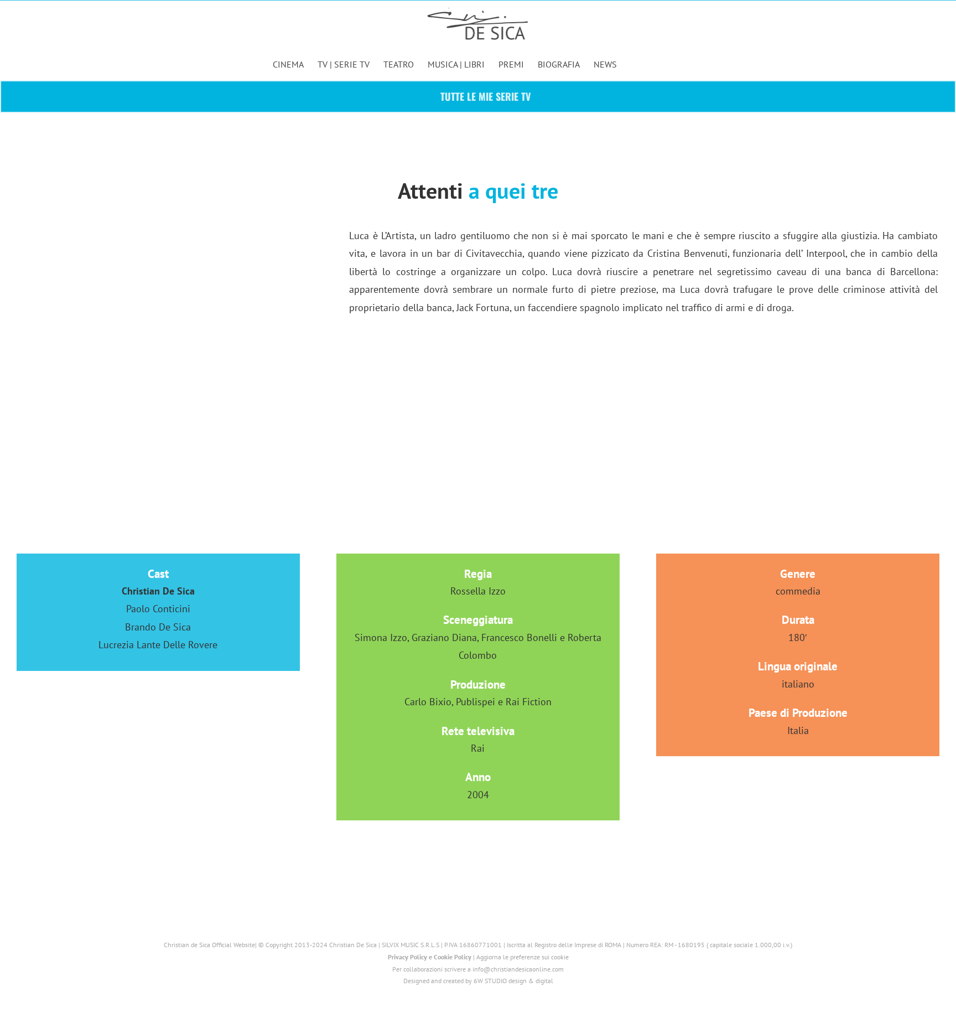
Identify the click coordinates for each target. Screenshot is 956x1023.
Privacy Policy (407, 957)
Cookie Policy (452, 957)
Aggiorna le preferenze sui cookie (522, 957)
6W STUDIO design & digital (513, 980)
